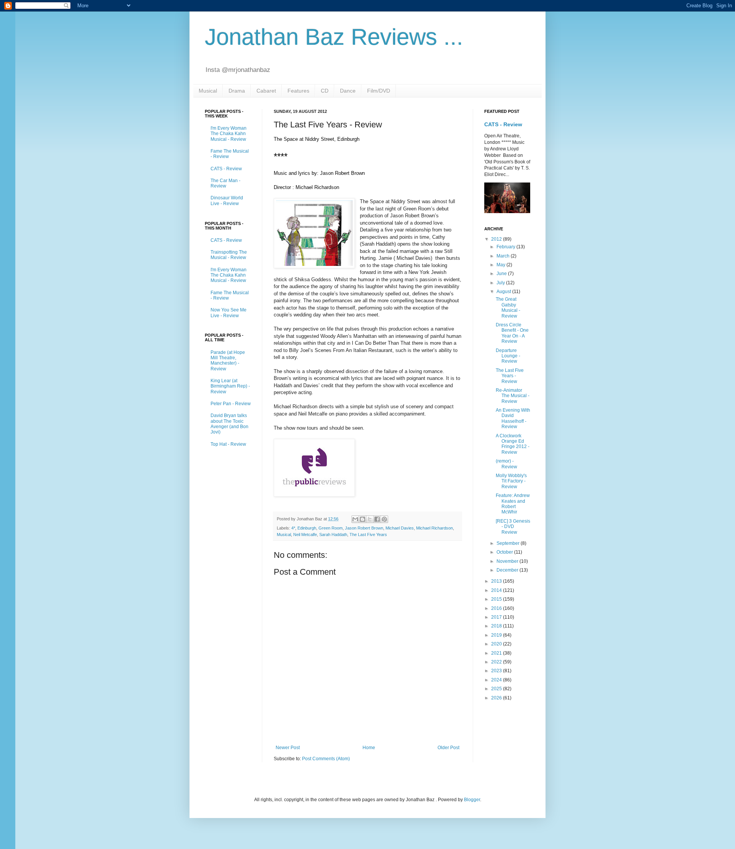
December (508, 570)
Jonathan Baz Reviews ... (334, 37)
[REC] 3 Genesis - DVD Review (513, 526)
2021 (497, 653)
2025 (497, 688)
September (509, 543)
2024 (497, 680)
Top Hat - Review (228, 444)
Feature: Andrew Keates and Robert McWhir (513, 504)
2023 (497, 670)
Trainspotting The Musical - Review (229, 254)
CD (324, 91)
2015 (497, 599)
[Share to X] (370, 519)
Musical (208, 91)
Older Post (448, 747)
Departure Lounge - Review (508, 356)
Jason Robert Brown (364, 528)
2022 (497, 662)
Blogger (472, 799)
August (504, 291)
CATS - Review (226, 168)
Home (369, 747)
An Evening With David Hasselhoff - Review (513, 418)
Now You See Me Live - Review (229, 312)
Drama (237, 91)
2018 (497, 626)
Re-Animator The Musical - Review (512, 396)
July (501, 282)
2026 (497, 698)
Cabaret (266, 91)
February (506, 246)
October (505, 552)
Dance (348, 91)
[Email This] (355, 519)
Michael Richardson (434, 528)
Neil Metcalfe (305, 534)
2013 (497, 581)
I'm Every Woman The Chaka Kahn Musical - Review (229, 133)
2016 (497, 608)
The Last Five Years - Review (510, 376)
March (504, 256)
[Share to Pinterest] (384, 519)
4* (293, 528)
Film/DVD (378, 91)
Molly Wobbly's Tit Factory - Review (511, 481)
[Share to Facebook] (377, 519)
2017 (497, 617)
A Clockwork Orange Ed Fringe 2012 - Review (512, 444)
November (508, 561)
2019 (497, 635)
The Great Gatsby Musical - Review (508, 307)
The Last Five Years (368, 534)
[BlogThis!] (362, 519)
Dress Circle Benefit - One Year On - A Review (512, 333)
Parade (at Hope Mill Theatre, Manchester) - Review (228, 361)
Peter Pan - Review (231, 403)
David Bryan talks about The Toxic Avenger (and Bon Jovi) (229, 424)
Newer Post (288, 747)
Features (298, 91)
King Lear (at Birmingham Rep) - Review (230, 386)
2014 (497, 590)
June (502, 273)
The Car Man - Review (225, 183)
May (501, 264)
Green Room (330, 528)
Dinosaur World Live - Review (227, 200)
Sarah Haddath (333, 534)
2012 (497, 239)
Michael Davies (399, 528)
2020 (497, 644)
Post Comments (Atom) (326, 758)
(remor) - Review (506, 463)
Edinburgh (306, 528)
